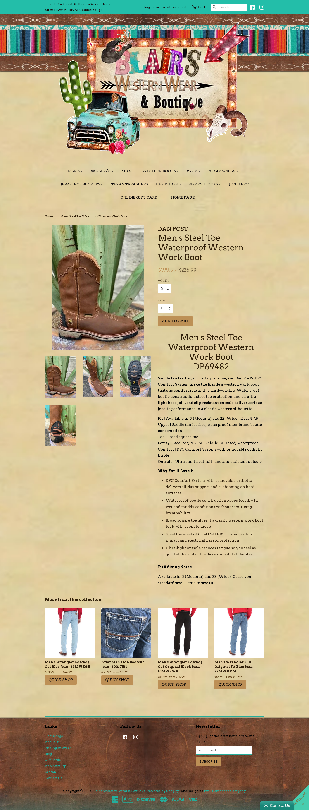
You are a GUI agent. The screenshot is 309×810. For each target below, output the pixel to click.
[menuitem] (77, 170)
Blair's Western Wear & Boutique (119, 791)
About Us (52, 742)
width (163, 280)
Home (49, 216)
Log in (149, 7)
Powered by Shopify (163, 791)
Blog (48, 754)
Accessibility (55, 766)
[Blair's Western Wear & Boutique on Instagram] (260, 8)
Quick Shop (61, 680)
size (161, 300)
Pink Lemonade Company (225, 791)
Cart (201, 7)
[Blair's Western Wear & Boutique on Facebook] (251, 8)
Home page (54, 736)
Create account (174, 7)
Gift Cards (53, 760)
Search (50, 772)
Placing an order (58, 748)
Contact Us (53, 778)
